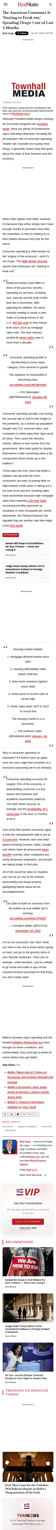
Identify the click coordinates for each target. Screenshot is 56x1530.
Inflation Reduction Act (27, 1042)
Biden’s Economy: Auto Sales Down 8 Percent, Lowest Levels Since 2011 (28, 1092)
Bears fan (34, 1156)
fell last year (21, 322)
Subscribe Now (28, 1228)
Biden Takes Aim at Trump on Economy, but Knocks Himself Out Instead (30, 1077)
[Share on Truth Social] (11, 1114)
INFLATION (46, 1127)
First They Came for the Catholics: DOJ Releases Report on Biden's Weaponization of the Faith (27, 1488)
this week (16, 525)
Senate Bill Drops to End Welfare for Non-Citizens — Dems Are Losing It (25, 1281)
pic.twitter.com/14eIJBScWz (28, 384)
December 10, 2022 (28, 930)
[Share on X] (4, 1114)
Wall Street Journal (34, 261)
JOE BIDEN (10, 1130)
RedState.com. (20, 113)
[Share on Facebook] (17, 1114)
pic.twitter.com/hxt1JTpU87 (28, 918)
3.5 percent (9, 839)
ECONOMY (7, 1127)
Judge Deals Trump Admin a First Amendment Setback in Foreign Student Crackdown (27, 1329)
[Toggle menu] (5, 4)
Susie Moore (10, 1336)
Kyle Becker (10, 1287)
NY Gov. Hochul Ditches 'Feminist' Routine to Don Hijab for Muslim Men (26, 1377)
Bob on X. (32, 1169)
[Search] (51, 4)
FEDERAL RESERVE (27, 1127)
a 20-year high (36, 500)
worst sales (26, 337)
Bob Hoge (8, 33)
